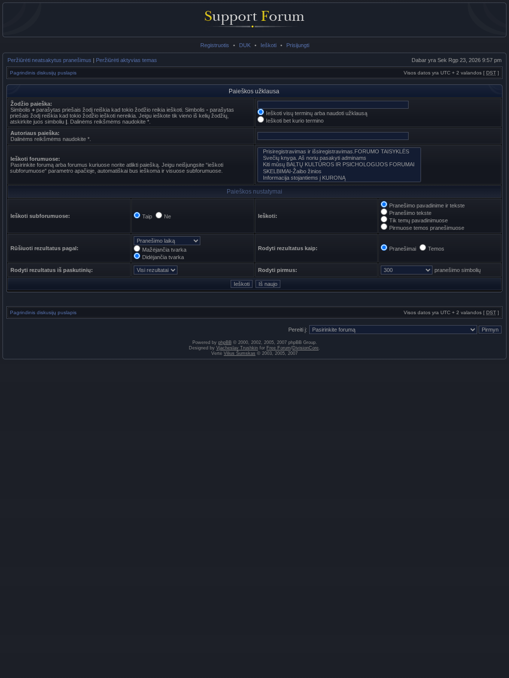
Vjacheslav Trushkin (237, 347)
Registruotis (214, 45)
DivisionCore (305, 347)
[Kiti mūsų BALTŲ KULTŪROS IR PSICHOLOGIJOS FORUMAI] (339, 164)
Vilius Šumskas (239, 353)
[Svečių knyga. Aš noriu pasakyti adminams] (339, 158)
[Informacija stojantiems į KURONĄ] (339, 178)
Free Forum (278, 347)
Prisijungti (297, 45)
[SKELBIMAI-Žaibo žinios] (339, 171)
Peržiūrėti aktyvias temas (126, 60)
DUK (245, 45)
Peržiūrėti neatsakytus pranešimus (49, 60)
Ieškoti (268, 45)
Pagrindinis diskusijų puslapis (43, 72)
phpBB (225, 342)
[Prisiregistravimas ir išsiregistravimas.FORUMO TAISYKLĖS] (339, 151)
